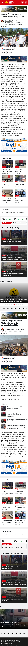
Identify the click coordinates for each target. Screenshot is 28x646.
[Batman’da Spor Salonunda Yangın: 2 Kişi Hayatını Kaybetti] (7, 167)
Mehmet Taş (8, 20)
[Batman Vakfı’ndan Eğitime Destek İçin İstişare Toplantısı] (7, 196)
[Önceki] (13, 222)
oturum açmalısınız (19, 212)
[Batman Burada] (9, 2)
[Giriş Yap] (26, 2)
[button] (22, 2)
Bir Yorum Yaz (7, 209)
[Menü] (2, 2)
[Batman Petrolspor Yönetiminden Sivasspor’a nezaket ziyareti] (20, 196)
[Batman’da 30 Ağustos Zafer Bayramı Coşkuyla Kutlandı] (7, 181)
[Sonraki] (15, 222)
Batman (4, 239)
